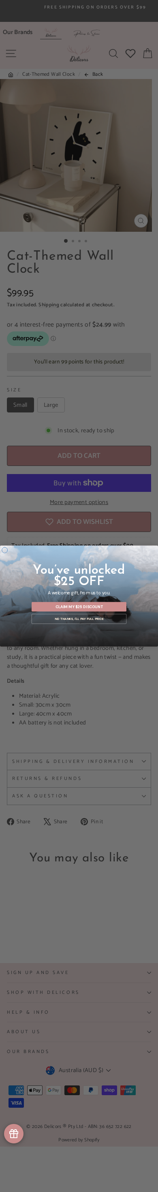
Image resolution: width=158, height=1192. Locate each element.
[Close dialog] (5, 550)
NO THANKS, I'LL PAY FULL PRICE (79, 619)
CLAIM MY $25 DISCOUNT (79, 606)
